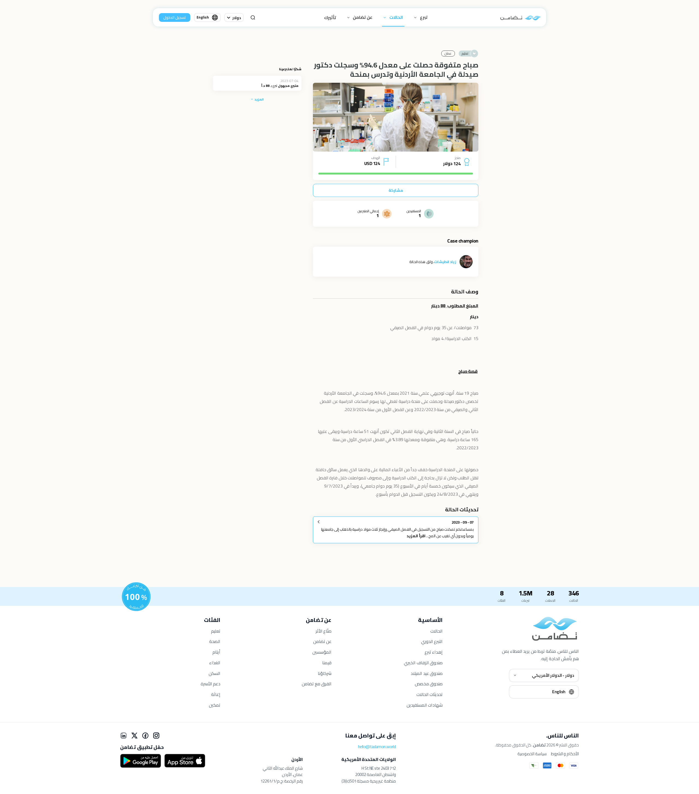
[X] (134, 735)
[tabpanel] (395, 117)
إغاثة (215, 694)
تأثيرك (330, 17)
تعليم (215, 631)
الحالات (396, 17)
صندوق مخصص (429, 684)
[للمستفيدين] (136, 597)
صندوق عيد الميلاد (427, 673)
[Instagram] (156, 735)
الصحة (214, 641)
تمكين (214, 705)
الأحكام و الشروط (565, 754)
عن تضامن (362, 17)
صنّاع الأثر (324, 631)
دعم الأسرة (211, 684)
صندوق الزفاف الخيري (423, 663)
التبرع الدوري (432, 641)
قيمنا (326, 663)
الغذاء (214, 663)
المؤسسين (321, 652)
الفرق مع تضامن (316, 684)
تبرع (423, 17)
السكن (214, 673)
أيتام (216, 652)
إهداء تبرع (434, 652)
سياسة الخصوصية (532, 754)
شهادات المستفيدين (425, 705)
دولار (236, 17)
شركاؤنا (324, 673)
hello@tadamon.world (377, 746)
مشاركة (396, 190)
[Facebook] (145, 735)
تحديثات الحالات (429, 694)
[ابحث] (252, 17)
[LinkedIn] (123, 735)
